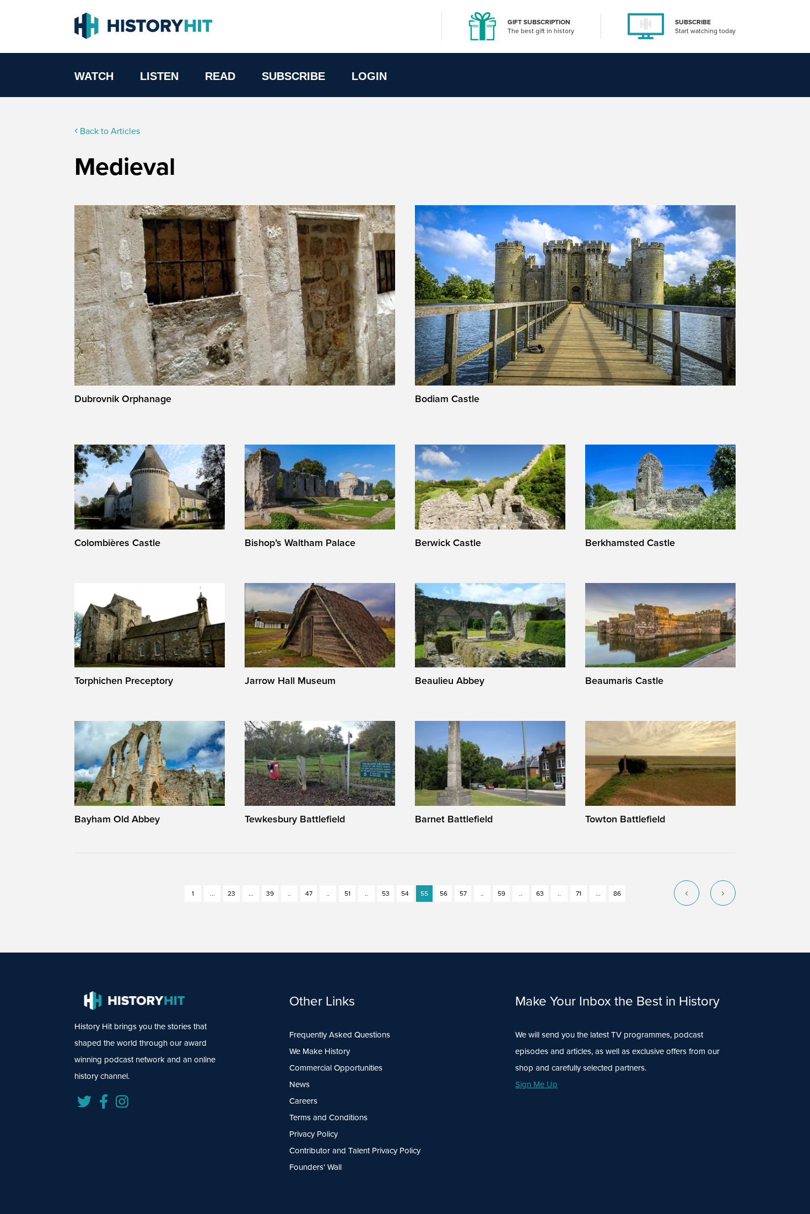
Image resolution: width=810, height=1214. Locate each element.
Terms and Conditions (328, 1117)
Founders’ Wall (315, 1167)
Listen (159, 76)
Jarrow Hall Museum (290, 680)
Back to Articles (109, 131)
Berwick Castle (448, 542)
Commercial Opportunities (335, 1067)
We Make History (319, 1051)
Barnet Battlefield (454, 819)
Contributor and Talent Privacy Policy (354, 1150)
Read (220, 76)
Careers (303, 1100)
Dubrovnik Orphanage (122, 398)
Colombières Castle (117, 542)
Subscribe (293, 76)
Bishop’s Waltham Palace (300, 542)
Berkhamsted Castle (630, 542)
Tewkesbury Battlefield (295, 819)
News (299, 1084)
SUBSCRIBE (693, 21)
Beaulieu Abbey (449, 680)
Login (369, 76)
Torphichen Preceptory (123, 680)
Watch (94, 76)
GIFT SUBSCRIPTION (538, 21)
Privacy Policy (313, 1134)
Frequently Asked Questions (339, 1034)
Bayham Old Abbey (117, 819)
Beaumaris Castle (624, 680)
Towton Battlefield (625, 819)
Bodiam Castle (447, 398)
